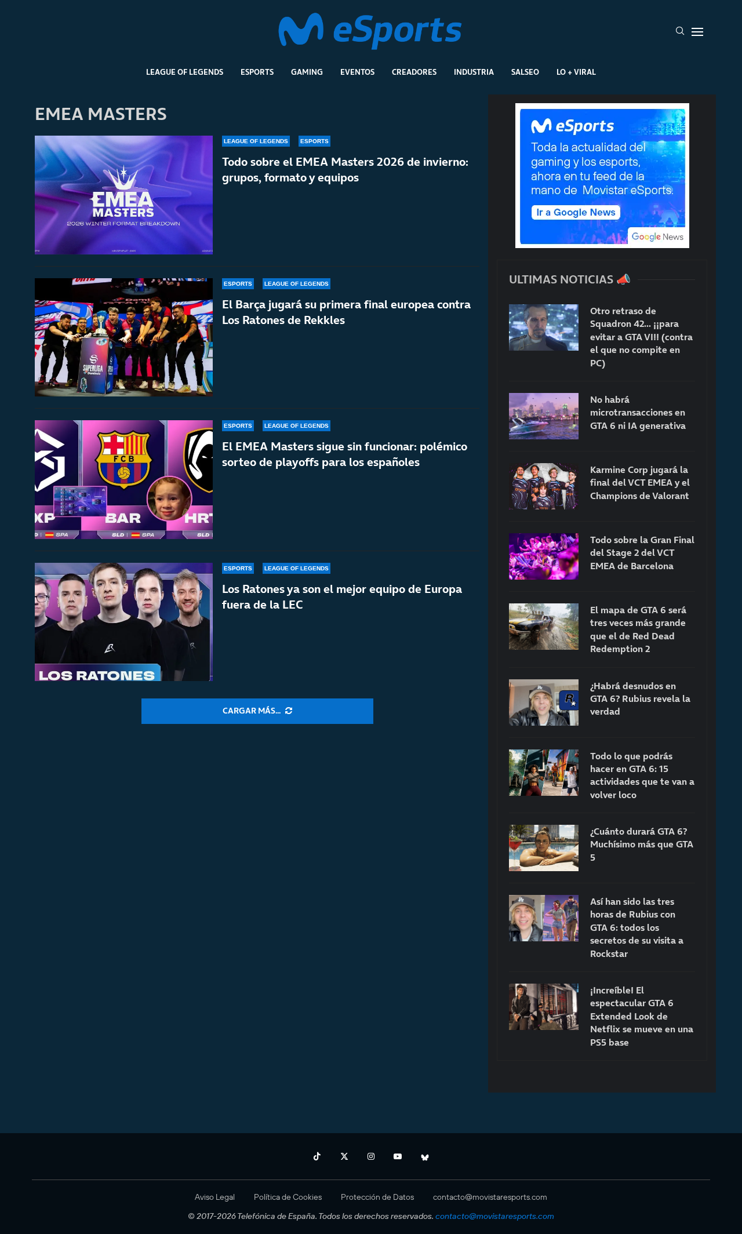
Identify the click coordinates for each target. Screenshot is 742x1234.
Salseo (525, 72)
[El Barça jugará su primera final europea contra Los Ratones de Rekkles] (124, 337)
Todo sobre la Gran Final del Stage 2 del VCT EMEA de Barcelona (642, 552)
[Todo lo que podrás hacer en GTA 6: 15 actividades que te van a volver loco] (544, 772)
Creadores (414, 72)
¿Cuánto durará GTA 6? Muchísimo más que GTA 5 (641, 844)
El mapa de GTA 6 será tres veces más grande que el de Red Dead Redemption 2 (638, 629)
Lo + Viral (576, 72)
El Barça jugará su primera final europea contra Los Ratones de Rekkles (346, 312)
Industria (474, 72)
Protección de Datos (377, 1197)
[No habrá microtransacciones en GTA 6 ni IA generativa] (544, 416)
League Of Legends (184, 72)
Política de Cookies (288, 1197)
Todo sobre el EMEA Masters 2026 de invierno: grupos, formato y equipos (345, 169)
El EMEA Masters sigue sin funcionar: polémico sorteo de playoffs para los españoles (344, 454)
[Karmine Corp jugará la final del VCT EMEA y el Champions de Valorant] (544, 486)
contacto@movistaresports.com (490, 1197)
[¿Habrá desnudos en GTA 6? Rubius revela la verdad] (544, 702)
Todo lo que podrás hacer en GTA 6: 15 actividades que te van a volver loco (642, 775)
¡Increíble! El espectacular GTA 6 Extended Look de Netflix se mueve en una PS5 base (641, 1016)
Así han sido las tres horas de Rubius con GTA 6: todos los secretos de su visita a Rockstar (636, 927)
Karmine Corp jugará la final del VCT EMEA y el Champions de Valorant (640, 482)
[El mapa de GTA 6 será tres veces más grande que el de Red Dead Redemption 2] (544, 626)
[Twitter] (344, 1156)
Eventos (357, 72)
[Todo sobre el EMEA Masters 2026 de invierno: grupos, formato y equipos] (124, 195)
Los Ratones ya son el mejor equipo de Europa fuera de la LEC (342, 597)
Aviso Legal (215, 1197)
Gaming (307, 72)
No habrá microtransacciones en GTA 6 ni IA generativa (638, 412)
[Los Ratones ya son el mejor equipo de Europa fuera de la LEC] (124, 622)
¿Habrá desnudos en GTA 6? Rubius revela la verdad (640, 698)
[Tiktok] (317, 1156)
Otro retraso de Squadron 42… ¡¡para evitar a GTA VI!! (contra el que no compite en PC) (641, 336)
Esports (257, 72)
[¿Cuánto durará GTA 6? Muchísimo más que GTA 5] (544, 848)
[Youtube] (398, 1156)
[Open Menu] (697, 32)
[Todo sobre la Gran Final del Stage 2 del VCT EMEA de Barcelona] (544, 556)
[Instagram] (371, 1156)
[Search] (680, 32)
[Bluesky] (425, 1156)
